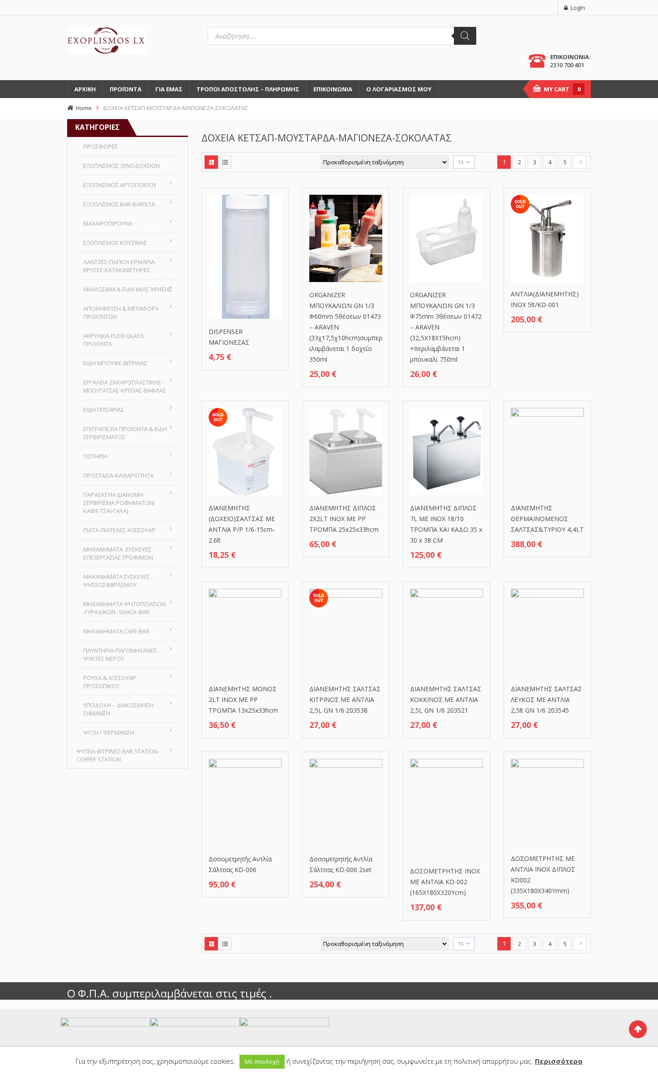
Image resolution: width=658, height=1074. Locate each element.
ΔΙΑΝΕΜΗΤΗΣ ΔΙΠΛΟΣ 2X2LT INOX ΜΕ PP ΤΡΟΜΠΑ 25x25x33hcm (344, 519)
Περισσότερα (558, 1061)
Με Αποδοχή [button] (262, 1061)
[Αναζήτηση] (465, 36)
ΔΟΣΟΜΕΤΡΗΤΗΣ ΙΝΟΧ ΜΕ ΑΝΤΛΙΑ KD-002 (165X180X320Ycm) (445, 882)
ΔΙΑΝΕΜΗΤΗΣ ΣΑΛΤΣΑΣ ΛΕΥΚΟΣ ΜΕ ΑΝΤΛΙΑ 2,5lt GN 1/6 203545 (546, 700)
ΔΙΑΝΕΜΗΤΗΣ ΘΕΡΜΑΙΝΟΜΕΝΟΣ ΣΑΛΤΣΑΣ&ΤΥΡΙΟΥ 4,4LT (547, 519)
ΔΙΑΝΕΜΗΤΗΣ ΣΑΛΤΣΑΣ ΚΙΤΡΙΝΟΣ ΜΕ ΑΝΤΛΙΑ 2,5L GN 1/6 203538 (344, 700)
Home (84, 108)
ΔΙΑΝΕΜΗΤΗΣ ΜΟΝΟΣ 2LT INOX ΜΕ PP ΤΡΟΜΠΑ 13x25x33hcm (243, 700)
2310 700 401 (567, 65)
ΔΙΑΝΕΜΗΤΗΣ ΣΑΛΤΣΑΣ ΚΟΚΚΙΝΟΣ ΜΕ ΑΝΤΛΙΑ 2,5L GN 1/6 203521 (445, 700)
